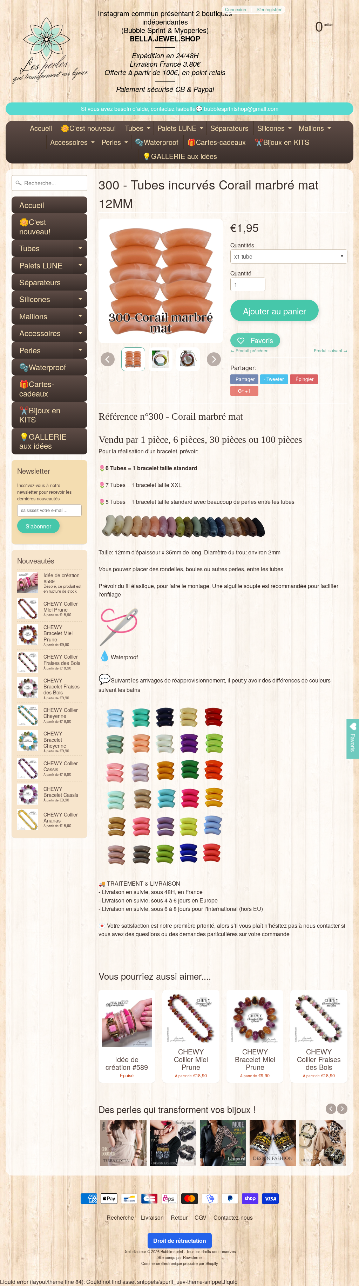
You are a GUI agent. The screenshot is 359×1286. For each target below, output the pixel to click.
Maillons (316, 129)
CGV (200, 1217)
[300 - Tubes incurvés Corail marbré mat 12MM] (133, 359)
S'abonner (38, 526)
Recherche (120, 1217)
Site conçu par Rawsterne (179, 1257)
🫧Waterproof (156, 142)
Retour (179, 1217)
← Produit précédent (250, 350)
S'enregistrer (269, 9)
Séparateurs (229, 128)
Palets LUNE (181, 129)
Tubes (138, 129)
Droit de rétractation (179, 1241)
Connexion (235, 9)
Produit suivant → (330, 350)
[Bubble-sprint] (49, 51)
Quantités (242, 245)
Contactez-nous (233, 1217)
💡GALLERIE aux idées (179, 156)
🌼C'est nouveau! (88, 128)
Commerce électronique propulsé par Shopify (179, 1263)
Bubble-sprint (172, 1251)
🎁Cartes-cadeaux (216, 142)
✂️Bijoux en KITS (282, 142)
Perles (116, 143)
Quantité (240, 273)
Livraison (152, 1217)
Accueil (41, 128)
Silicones (275, 129)
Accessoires (73, 143)
